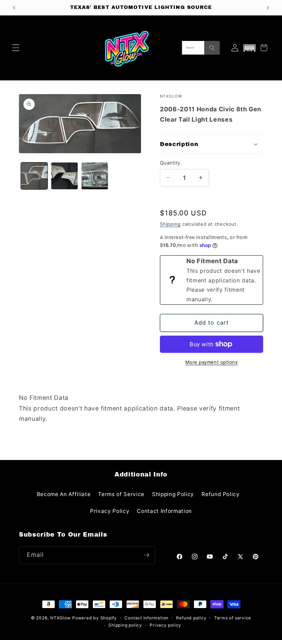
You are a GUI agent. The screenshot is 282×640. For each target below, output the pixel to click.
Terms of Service (121, 494)
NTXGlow (60, 617)
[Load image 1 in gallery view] (34, 175)
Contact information (146, 617)
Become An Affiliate (64, 494)
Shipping (170, 224)
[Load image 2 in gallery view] (64, 175)
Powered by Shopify (94, 617)
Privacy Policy (109, 511)
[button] (16, 48)
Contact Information (164, 511)
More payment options (211, 362)
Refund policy (191, 617)
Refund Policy (221, 494)
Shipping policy (125, 625)
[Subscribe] (146, 555)
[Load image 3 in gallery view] (95, 175)
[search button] (212, 48)
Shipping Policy (173, 494)
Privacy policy (165, 625)
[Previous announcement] (14, 7)
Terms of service (232, 617)
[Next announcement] (267, 7)
